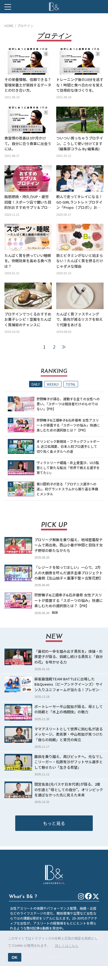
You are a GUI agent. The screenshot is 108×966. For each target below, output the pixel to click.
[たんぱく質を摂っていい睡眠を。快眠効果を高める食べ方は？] (28, 237)
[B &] (54, 6)
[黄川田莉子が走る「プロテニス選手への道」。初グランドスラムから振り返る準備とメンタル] (21, 488)
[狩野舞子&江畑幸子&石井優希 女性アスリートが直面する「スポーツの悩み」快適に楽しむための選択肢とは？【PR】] (21, 425)
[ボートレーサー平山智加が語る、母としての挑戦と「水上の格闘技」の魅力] (18, 712)
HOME (9, 25)
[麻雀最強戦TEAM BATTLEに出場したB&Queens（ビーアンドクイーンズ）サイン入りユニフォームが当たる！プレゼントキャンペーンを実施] (18, 684)
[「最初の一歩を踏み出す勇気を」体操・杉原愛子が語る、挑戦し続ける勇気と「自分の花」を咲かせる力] (18, 657)
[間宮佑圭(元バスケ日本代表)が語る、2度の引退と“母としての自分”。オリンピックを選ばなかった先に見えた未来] (18, 789)
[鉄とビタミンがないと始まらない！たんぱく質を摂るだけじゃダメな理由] (80, 237)
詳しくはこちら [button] (66, 946)
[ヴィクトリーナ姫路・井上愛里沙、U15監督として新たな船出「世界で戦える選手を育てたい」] (21, 467)
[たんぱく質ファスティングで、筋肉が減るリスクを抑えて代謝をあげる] (80, 296)
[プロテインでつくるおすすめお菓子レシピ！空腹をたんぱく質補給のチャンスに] (28, 296)
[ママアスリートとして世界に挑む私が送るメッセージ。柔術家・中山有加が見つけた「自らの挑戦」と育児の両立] (18, 734)
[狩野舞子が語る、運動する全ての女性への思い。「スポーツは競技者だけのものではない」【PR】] (21, 403)
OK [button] (14, 957)
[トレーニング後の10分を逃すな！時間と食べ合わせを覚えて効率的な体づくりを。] (80, 61)
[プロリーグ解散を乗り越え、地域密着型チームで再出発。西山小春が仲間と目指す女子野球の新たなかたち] (18, 545)
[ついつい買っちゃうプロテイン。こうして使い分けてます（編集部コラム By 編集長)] (80, 120)
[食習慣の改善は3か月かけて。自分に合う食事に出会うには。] (28, 120)
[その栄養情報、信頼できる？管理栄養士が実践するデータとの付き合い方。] (28, 61)
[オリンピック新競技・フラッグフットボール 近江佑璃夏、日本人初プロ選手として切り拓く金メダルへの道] (21, 446)
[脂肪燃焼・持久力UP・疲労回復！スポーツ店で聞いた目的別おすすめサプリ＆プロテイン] (28, 178)
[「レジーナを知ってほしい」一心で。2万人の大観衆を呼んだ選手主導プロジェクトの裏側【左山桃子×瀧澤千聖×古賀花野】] (18, 573)
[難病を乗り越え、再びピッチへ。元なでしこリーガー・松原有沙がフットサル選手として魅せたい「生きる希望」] (18, 762)
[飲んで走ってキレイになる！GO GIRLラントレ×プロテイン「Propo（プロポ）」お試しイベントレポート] (80, 178)
